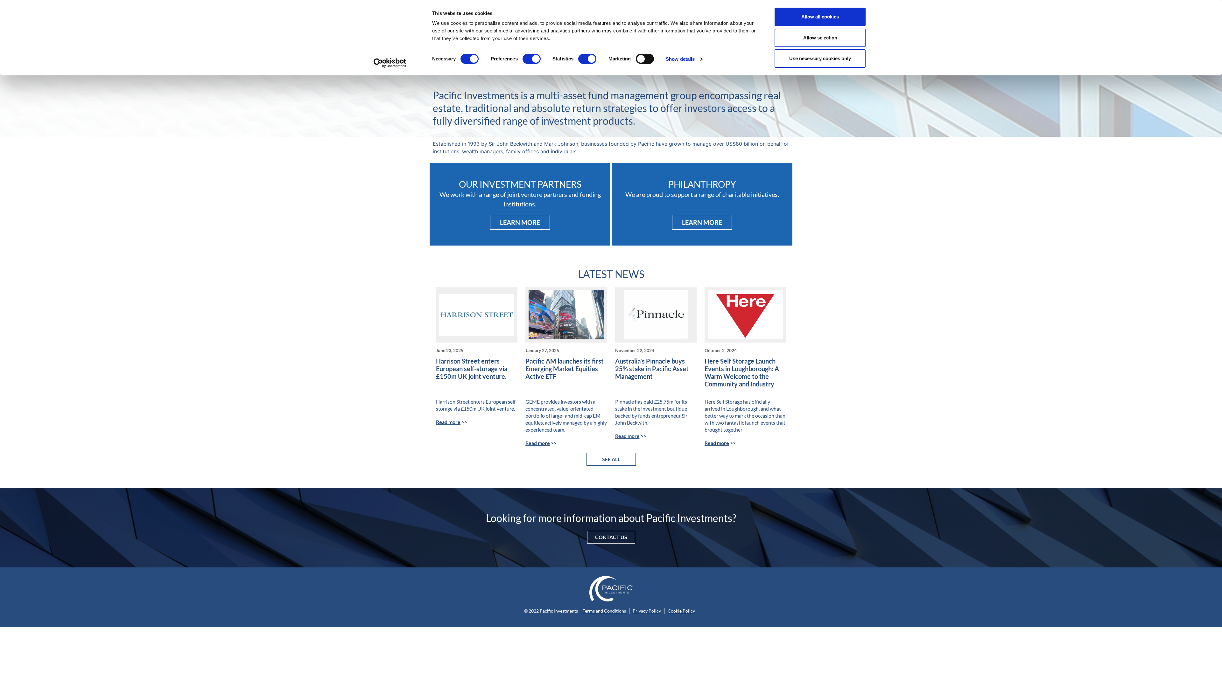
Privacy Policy (647, 611)
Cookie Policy (681, 611)
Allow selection (820, 37)
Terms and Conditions (604, 611)
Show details (680, 59)
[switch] (532, 59)
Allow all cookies (820, 16)
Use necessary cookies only (820, 58)
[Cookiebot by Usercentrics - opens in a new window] (390, 63)
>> (451, 422)
